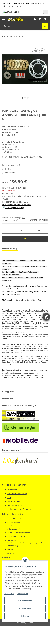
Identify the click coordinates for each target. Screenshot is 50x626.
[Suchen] (45, 26)
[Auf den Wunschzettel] (42, 51)
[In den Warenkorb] (4, 44)
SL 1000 (15, 132)
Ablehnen (25, 616)
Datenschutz (22, 593)
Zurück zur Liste (10, 36)
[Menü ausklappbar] (3, 17)
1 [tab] (22, 98)
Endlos (8, 169)
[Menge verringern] (5, 230)
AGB (9, 497)
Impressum (9, 593)
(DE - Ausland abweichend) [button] (13, 219)
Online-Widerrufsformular (19, 509)
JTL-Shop (29, 622)
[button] (35, 19)
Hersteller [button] (7, 398)
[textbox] (21, 12)
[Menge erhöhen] (45, 230)
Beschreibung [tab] (10, 248)
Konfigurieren (25, 608)
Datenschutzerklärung (17, 493)
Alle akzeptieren (25, 600)
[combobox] (21, 12)
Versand (24, 188)
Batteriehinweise (15, 505)
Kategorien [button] (8, 391)
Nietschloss (10, 172)
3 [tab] (28, 98)
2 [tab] (25, 98)
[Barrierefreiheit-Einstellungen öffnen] (46, 316)
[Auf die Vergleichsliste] (35, 51)
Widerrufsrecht (14, 501)
